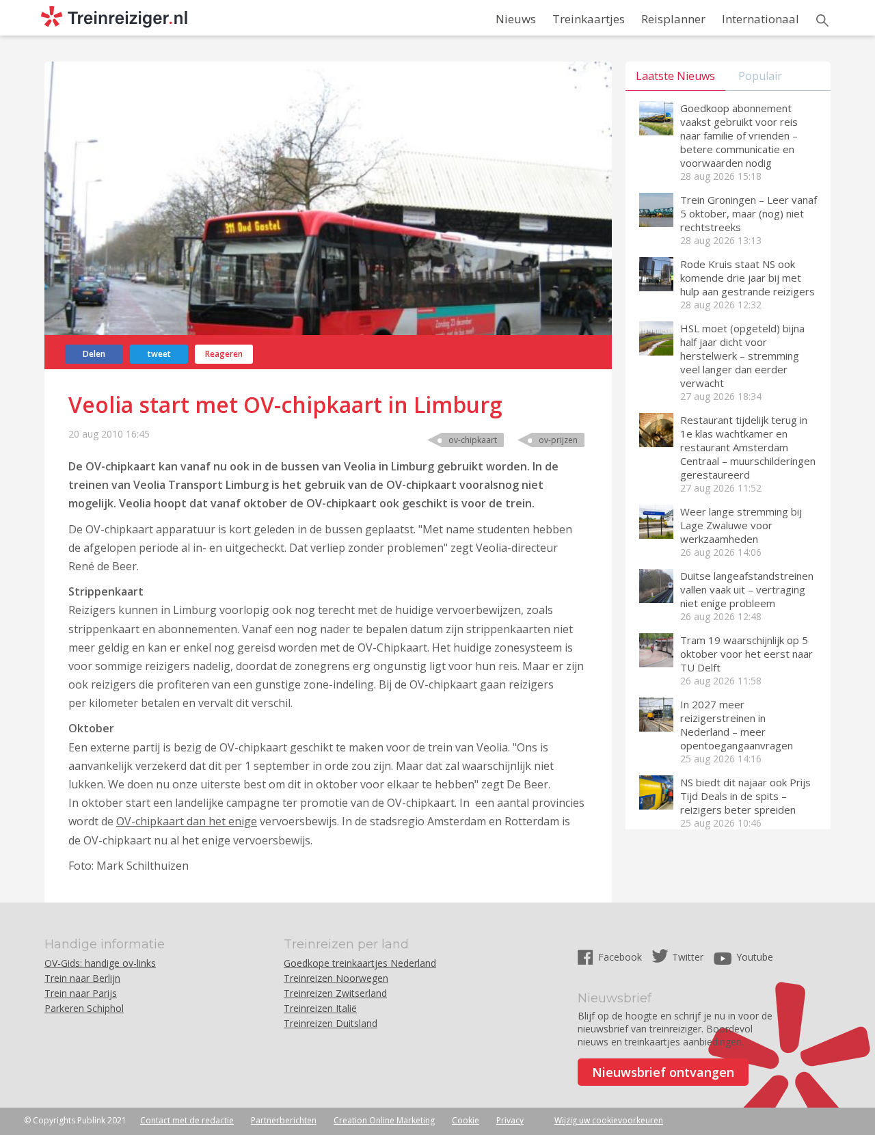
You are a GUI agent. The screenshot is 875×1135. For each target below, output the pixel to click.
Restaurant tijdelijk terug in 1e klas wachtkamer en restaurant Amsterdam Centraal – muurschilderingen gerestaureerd (748, 447)
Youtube (754, 956)
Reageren (224, 354)
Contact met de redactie (187, 1120)
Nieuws (516, 19)
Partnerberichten (284, 1120)
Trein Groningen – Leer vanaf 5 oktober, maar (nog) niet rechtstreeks (748, 213)
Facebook (621, 956)
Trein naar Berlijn (82, 978)
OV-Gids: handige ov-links (100, 963)
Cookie (465, 1120)
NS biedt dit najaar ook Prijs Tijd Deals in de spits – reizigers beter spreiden (745, 795)
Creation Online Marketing (384, 1120)
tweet (159, 354)
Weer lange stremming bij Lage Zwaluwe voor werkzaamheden (741, 525)
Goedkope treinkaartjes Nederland (360, 963)
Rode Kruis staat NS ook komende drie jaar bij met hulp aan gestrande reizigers (747, 277)
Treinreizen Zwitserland (335, 993)
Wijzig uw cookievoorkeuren (608, 1120)
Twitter (687, 956)
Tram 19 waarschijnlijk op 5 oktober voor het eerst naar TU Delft (746, 653)
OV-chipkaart (472, 440)
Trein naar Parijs (80, 993)
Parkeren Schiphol (84, 1008)
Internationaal (760, 19)
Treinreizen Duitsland (330, 1023)
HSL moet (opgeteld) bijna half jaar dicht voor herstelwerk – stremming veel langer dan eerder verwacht (742, 355)
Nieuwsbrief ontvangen (663, 1072)
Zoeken (822, 20)
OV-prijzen (558, 440)
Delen (94, 354)
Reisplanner (673, 19)
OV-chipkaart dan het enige (186, 821)
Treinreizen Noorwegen (336, 978)
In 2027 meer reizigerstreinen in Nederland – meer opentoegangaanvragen (736, 724)
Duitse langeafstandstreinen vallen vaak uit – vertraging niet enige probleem (746, 589)
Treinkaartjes (588, 19)
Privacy (510, 1120)
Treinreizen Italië (320, 1008)
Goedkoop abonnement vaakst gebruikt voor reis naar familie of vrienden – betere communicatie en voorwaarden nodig (739, 135)
